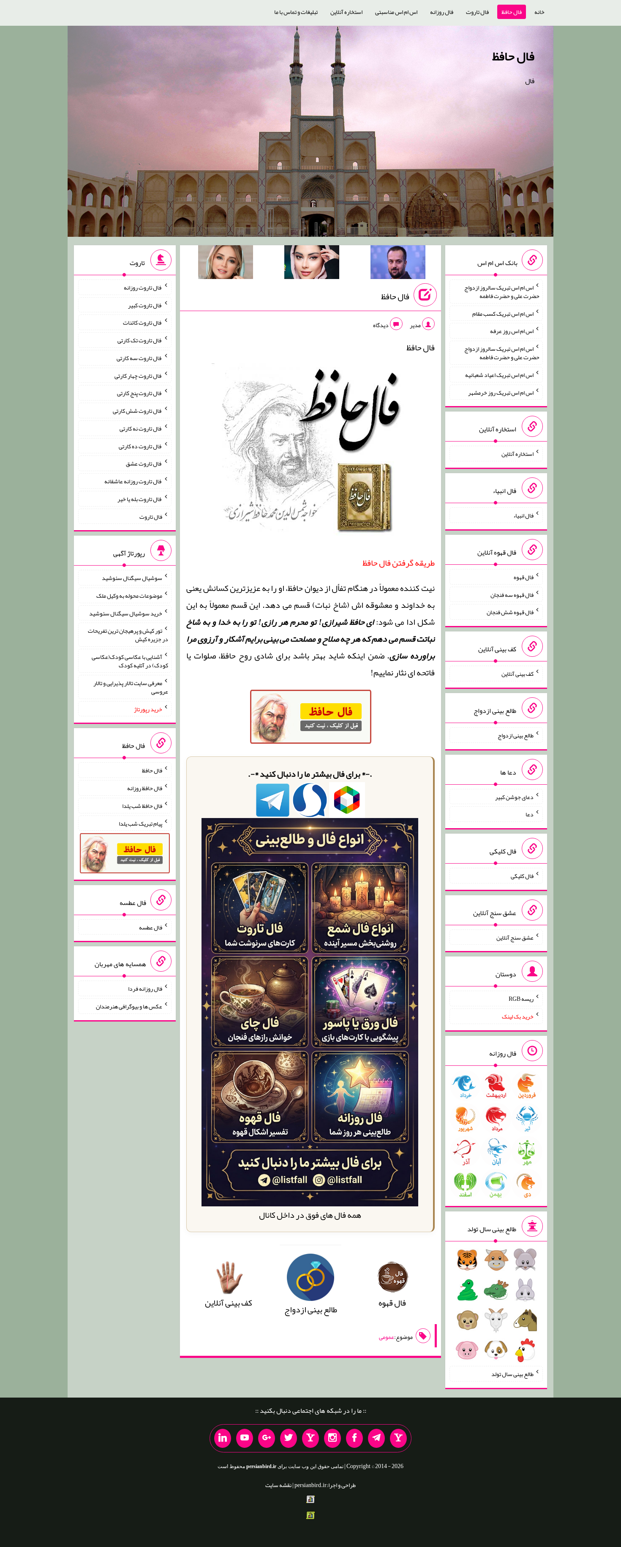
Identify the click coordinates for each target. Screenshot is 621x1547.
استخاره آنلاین (346, 12)
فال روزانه (441, 12)
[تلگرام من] (376, 1438)
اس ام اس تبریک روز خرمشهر (501, 392)
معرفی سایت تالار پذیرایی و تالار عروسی (130, 687)
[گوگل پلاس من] (266, 1438)
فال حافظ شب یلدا (142, 806)
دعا (530, 814)
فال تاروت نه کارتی (141, 428)
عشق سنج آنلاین (515, 937)
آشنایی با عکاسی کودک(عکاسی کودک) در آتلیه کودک (130, 661)
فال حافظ (511, 12)
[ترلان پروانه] (311, 264)
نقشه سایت (278, 1485)
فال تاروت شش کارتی (137, 411)
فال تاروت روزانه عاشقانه (133, 481)
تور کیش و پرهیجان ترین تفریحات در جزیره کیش (128, 635)
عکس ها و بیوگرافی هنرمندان (129, 1006)
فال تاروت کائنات (142, 322)
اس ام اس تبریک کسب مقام (503, 313)
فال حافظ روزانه (144, 788)
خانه (539, 12)
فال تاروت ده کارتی (140, 446)
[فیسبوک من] (354, 1438)
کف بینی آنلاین (517, 674)
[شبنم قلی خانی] (225, 264)
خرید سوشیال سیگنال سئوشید (125, 613)
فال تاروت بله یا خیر (139, 499)
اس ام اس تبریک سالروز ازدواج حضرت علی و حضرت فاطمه (501, 292)
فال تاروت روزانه (143, 287)
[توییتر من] (288, 1438)
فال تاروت (477, 12)
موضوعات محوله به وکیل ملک (129, 595)
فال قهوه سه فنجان (512, 594)
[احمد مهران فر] (397, 264)
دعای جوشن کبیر (514, 796)
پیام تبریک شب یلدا (140, 823)
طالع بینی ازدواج (516, 735)
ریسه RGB (521, 999)
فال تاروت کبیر (145, 305)
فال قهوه (524, 577)
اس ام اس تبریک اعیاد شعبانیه (499, 375)
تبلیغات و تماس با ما (296, 12)
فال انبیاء (523, 515)
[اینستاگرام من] (332, 1438)
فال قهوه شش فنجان (510, 612)
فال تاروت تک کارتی (139, 340)
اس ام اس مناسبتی (396, 12)
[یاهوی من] (398, 1438)
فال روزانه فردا (145, 988)
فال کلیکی (522, 876)
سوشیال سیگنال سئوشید (132, 578)
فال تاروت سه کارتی (139, 358)
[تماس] (310, 1438)
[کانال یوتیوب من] (244, 1438)
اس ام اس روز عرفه (512, 331)
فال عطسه (150, 927)
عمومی (386, 1337)
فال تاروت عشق (144, 463)
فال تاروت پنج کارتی (139, 393)
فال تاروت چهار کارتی (138, 375)
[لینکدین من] (222, 1438)
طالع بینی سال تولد (512, 1374)
